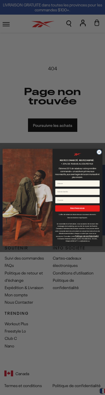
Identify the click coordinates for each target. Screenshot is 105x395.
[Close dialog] (99, 152)
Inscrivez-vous (77, 208)
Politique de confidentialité (87, 236)
